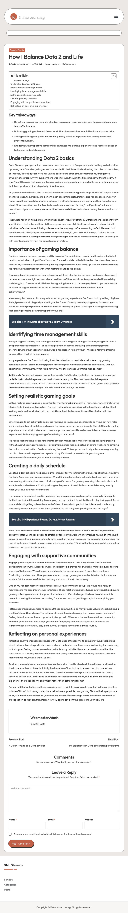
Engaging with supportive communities (30, 102)
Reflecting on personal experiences (29, 105)
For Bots (9, 879)
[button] (37, 724)
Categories (10, 884)
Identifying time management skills (28, 91)
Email (51, 819)
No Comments (69, 64)
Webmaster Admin (44, 718)
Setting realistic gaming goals (25, 94)
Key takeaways (21, 80)
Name (13, 819)
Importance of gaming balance (26, 87)
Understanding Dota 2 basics (25, 83)
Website (88, 819)
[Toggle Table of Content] (112, 76)
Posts (7, 889)
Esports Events (17, 50)
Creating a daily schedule (23, 98)
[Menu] (116, 16)
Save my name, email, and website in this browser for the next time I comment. (53, 834)
